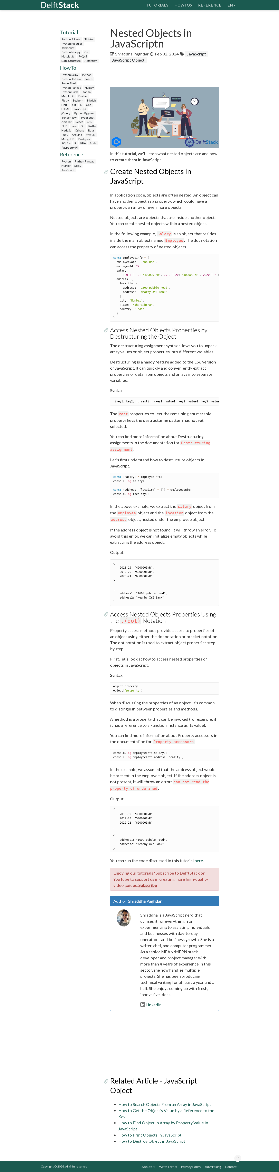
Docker (83, 96)
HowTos (183, 5)
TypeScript (87, 117)
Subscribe (147, 885)
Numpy (89, 87)
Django (86, 92)
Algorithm (91, 60)
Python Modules (72, 43)
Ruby (64, 134)
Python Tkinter (71, 79)
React (79, 122)
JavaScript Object (128, 59)
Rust (91, 130)
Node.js (66, 130)
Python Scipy (69, 74)
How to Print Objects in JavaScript (150, 1134)
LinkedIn (154, 1004)
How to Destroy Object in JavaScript (151, 1141)
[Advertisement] (79, 235)
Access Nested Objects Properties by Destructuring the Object (159, 333)
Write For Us (168, 1167)
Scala (93, 143)
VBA (83, 143)
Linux (64, 104)
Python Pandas (71, 87)
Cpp (88, 104)
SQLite (65, 143)
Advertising (213, 1167)
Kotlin (92, 126)
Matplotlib (68, 56)
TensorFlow (69, 117)
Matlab (91, 100)
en (230, 5)
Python (87, 74)
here (199, 860)
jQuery (65, 113)
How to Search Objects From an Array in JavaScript (164, 1104)
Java (74, 126)
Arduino (77, 134)
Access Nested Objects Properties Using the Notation (163, 617)
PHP (64, 126)
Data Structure (71, 60)
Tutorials (157, 5)
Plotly (65, 100)
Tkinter (89, 39)
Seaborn (78, 100)
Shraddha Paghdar (132, 53)
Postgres (84, 139)
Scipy (77, 165)
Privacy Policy (191, 1167)
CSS (89, 122)
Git (86, 52)
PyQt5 (82, 56)
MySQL (90, 134)
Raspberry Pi (69, 147)
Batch (89, 79)
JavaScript (68, 48)
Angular (66, 122)
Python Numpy (70, 52)
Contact (231, 1167)
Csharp (79, 130)
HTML (65, 109)
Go (82, 126)
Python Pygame (84, 113)
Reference (209, 5)
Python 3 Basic (70, 39)
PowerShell (68, 83)
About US (148, 1167)
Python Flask (69, 92)
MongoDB (67, 139)
